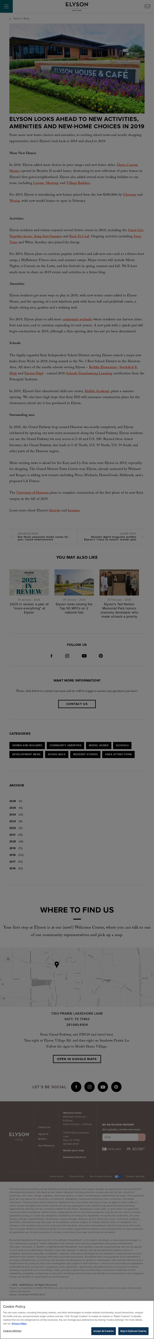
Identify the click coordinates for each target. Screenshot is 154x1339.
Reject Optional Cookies (133, 1331)
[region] (77, 1319)
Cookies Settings (12, 1331)
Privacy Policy (19, 1323)
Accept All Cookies (103, 1331)
